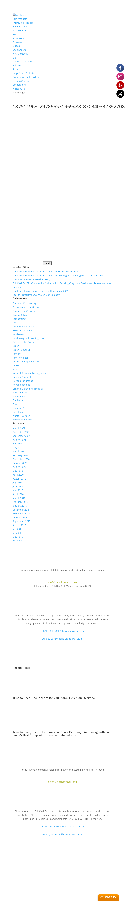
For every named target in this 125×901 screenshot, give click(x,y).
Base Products (20, 26)
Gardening (18, 334)
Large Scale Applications (26, 361)
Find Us (17, 34)
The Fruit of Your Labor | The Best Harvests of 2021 (40, 291)
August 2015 (19, 525)
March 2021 (19, 451)
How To (17, 353)
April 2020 (18, 474)
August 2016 (19, 478)
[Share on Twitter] (25, 230)
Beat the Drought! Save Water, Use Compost (36, 294)
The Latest (18, 400)
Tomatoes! (18, 408)
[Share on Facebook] (16, 230)
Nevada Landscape (23, 380)
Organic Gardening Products (28, 388)
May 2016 (18, 490)
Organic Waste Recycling (26, 77)
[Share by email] (51, 230)
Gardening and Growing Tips (28, 338)
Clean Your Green (22, 61)
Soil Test (17, 65)
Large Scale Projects (23, 73)
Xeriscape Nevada (22, 419)
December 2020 (21, 459)
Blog (15, 57)
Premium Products (23, 22)
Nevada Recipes (21, 384)
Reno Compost (20, 392)
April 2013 (18, 540)
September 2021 (21, 435)
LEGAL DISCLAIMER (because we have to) (62, 630)
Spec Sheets (19, 49)
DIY (14, 322)
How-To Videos (20, 357)
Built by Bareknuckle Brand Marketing (62, 638)
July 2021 (17, 443)
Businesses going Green (26, 307)
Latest (16, 365)
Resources (18, 38)
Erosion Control (21, 81)
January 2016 (20, 505)
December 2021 (21, 432)
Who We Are (19, 30)
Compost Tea (20, 314)
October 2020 (20, 463)
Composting (19, 318)
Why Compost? (20, 53)
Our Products (20, 18)
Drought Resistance (23, 326)
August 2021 (19, 439)
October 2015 (20, 517)
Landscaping (19, 84)
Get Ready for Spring (24, 342)
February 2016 (20, 501)
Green (16, 345)
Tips (15, 404)
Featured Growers (22, 330)
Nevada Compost (22, 377)
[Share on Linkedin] (42, 230)
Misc (15, 369)
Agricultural (19, 88)
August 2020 (19, 466)
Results (17, 69)
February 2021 (20, 455)
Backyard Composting (24, 303)
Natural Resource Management (30, 373)
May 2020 (18, 470)
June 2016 (18, 486)
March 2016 (19, 498)
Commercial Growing (24, 311)
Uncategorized (20, 411)
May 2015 (18, 536)
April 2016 (18, 494)
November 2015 (21, 513)
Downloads (19, 42)
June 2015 (18, 532)
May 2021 (18, 447)
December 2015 (21, 509)
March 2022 (19, 428)
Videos (16, 45)
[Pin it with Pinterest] (34, 230)
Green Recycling (21, 349)
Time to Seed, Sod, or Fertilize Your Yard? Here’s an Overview (45, 271)
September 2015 (21, 521)
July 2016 (17, 482)
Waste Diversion (21, 415)
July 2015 (17, 529)
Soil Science (19, 396)
